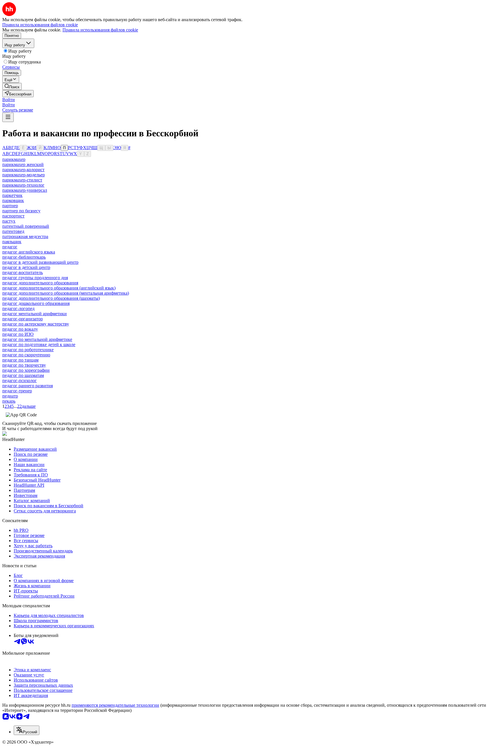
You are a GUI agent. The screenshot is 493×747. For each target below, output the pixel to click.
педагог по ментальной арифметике (37, 339)
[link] (12, 86)
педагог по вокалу (20, 329)
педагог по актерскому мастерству (35, 323)
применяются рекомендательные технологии (115, 705)
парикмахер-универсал (24, 190)
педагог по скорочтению (26, 354)
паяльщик (11, 241)
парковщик (13, 200)
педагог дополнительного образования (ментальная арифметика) (65, 293)
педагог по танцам (20, 359)
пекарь (8, 401)
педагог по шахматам (23, 375)
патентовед (13, 231)
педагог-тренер (17, 390)
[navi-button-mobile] (8, 117)
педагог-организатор (22, 318)
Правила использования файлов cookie (100, 29)
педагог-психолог (19, 380)
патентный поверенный (25, 226)
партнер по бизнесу (21, 210)
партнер (10, 205)
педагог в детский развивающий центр (40, 262)
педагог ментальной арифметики (34, 313)
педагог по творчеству (24, 365)
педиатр (10, 396)
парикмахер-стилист (22, 179)
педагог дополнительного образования (40, 282)
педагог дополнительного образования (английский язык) (59, 287)
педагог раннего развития (27, 385)
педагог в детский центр (26, 267)
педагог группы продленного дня (35, 277)
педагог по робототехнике (28, 349)
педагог (9, 246)
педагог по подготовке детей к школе (38, 344)
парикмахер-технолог (23, 185)
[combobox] (26, 730)
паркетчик (12, 195)
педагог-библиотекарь (24, 257)
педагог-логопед (18, 308)
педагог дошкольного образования (36, 303)
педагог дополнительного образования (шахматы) (51, 298)
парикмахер (13, 159)
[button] (8, 99)
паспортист (13, 215)
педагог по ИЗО (18, 334)
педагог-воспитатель (22, 272)
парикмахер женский (23, 164)
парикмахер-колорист (23, 169)
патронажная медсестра (25, 236)
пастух (8, 221)
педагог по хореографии (26, 370)
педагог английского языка (28, 251)
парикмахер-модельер (23, 174)
